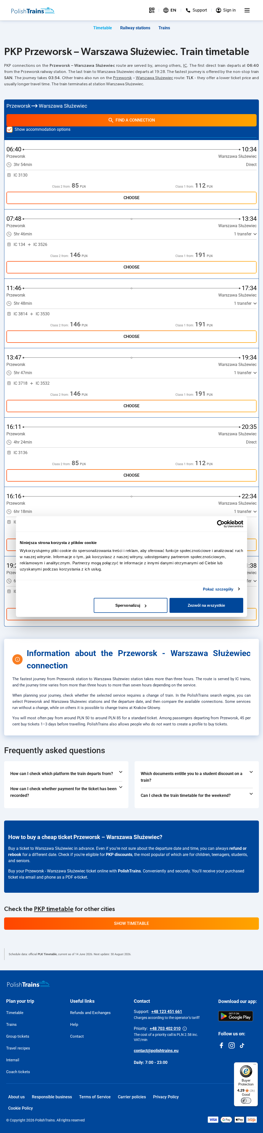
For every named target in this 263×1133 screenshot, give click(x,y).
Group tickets (17, 1036)
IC (185, 65)
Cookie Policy (20, 1108)
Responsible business (52, 1096)
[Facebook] (221, 1045)
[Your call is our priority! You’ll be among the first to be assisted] (185, 1029)
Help (74, 1024)
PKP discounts (119, 854)
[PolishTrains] (28, 984)
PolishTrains (129, 871)
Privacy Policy (166, 1096)
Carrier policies (132, 1096)
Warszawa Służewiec (154, 78)
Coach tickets (18, 1072)
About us (16, 1096)
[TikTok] (242, 1045)
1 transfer (242, 234)
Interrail (12, 1060)
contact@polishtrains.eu (156, 1050)
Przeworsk (122, 78)
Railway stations (135, 27)
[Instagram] (232, 1045)
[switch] (246, 1101)
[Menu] (247, 10)
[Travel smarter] (151, 10)
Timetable (102, 27)
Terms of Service (95, 1096)
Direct (251, 164)
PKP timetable (53, 909)
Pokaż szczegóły (218, 589)
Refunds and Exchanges (90, 1012)
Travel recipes (18, 1048)
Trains (164, 27)
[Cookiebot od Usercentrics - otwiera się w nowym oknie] (220, 524)
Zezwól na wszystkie (206, 605)
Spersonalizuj (127, 605)
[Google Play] (235, 1016)
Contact (77, 1036)
